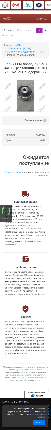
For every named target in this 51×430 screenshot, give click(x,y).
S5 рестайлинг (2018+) (19, 48)
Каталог (8, 45)
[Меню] (46, 18)
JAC (18, 45)
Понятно (39, 422)
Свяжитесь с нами (13, 172)
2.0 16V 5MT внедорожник (21, 51)
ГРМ (41, 51)
